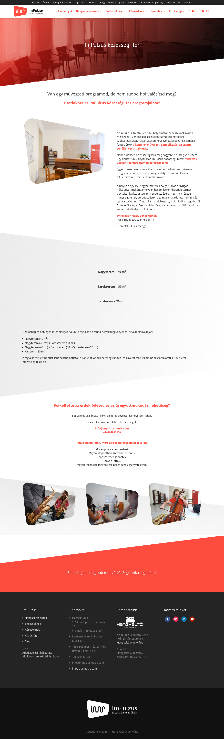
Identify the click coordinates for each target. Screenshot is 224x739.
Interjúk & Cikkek (62, 2)
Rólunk (35, 2)
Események (65, 11)
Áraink (46, 2)
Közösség (175, 11)
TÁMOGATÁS (173, 2)
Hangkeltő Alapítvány (152, 2)
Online (193, 11)
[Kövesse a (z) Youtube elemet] (192, 619)
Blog (102, 2)
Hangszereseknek (87, 11)
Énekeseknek (114, 11)
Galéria (112, 2)
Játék (121, 2)
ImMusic (132, 2)
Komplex (156, 11)
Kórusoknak (136, 11)
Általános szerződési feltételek (41, 656)
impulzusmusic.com (84, 668)
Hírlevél (93, 2)
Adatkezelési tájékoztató (37, 652)
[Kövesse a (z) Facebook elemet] (167, 619)
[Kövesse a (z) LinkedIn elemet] (184, 619)
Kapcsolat (80, 2)
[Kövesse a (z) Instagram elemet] (175, 619)
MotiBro (188, 2)
